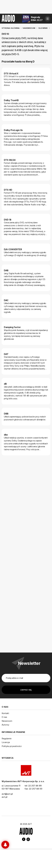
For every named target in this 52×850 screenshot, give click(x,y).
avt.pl (4, 797)
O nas (4, 717)
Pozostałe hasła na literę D (18, 61)
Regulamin (7, 738)
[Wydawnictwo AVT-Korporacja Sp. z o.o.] (26, 770)
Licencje (6, 742)
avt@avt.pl (7, 794)
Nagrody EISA (37, 18)
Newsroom (7, 721)
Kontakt (5, 713)
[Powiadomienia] (5, 845)
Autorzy (5, 724)
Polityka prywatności (12, 746)
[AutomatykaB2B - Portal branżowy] (26, 831)
